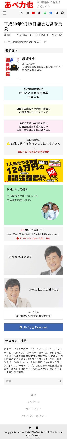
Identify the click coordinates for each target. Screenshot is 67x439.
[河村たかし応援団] (33, 205)
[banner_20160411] (33, 170)
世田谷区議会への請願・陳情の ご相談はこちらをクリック (33, 110)
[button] (62, 13)
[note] (56, 13)
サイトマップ (33, 409)
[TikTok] (39, 13)
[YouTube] (33, 13)
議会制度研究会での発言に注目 (33, 316)
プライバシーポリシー (33, 416)
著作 (33, 395)
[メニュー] (5, 13)
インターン (33, 402)
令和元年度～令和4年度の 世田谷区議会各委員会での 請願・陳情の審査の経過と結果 (33, 126)
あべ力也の (33, 312)
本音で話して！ (35, 230)
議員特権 (28, 58)
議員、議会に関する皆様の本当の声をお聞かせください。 (33, 234)
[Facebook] (50, 13)
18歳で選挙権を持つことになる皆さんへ (35, 145)
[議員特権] (13, 69)
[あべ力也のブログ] (33, 260)
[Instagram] (27, 13)
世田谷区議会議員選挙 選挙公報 (33, 93)
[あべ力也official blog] (33, 293)
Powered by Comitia (33, 438)
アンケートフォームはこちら (35, 238)
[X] (21, 13)
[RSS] (30, 427)
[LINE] (44, 13)
